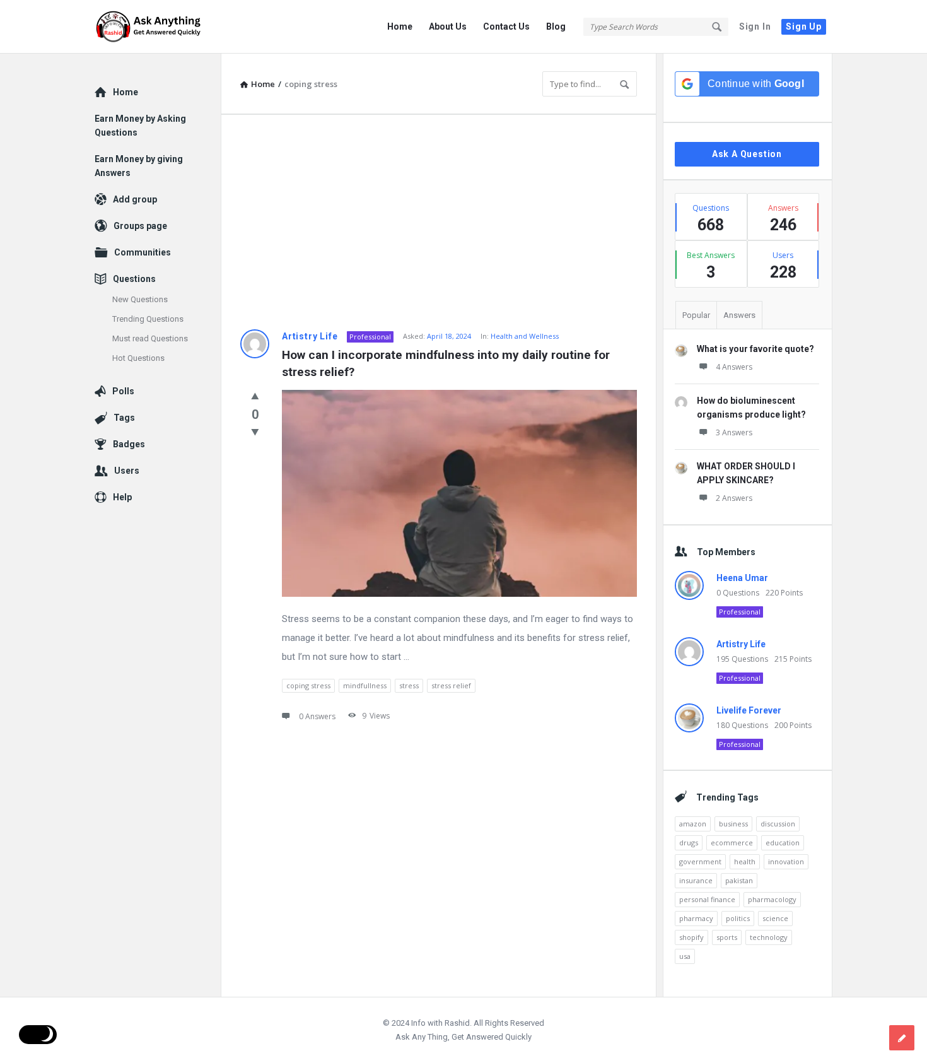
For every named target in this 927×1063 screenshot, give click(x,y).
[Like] (255, 395)
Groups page (140, 226)
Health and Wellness (525, 336)
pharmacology (772, 899)
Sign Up (804, 26)
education (783, 842)
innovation (786, 861)
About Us (448, 26)
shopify (691, 937)
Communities (142, 252)
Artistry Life (309, 336)
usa (685, 956)
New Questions (140, 299)
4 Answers (734, 366)
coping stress (308, 685)
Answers (739, 315)
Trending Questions (148, 319)
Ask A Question (747, 154)
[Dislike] (255, 431)
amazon (692, 823)
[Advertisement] (438, 222)
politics (738, 918)
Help (122, 497)
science (775, 918)
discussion (778, 823)
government (700, 861)
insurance (696, 880)
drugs (688, 842)
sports (726, 937)
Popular (696, 315)
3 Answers (734, 432)
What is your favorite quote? (755, 349)
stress (409, 685)
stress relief (451, 685)
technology (769, 937)
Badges (129, 444)
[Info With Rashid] (158, 27)
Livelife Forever (748, 710)
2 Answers (734, 498)
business (733, 823)
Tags (124, 418)
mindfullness (365, 685)
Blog (556, 26)
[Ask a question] (901, 1037)
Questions (134, 279)
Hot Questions (138, 358)
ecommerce (732, 842)
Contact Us (506, 26)
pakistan (739, 880)
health (744, 861)
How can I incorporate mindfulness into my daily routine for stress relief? (447, 363)
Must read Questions (150, 338)
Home (399, 26)
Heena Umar (742, 578)
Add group (135, 199)
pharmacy (696, 918)
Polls (123, 391)
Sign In (755, 26)
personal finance (707, 899)
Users (126, 471)
